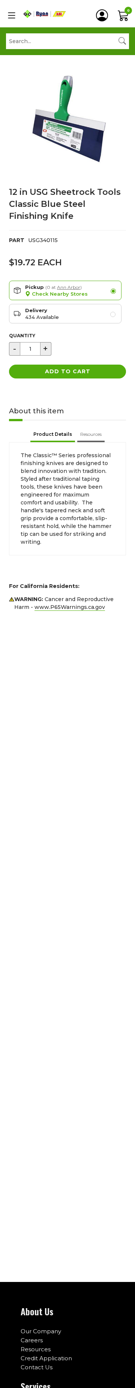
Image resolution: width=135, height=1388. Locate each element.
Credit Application (46, 1358)
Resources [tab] (91, 434)
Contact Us (36, 1367)
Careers (32, 1340)
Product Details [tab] (52, 434)
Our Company (41, 1331)
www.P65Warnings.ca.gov (69, 607)
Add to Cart (67, 371)
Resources (36, 1349)
